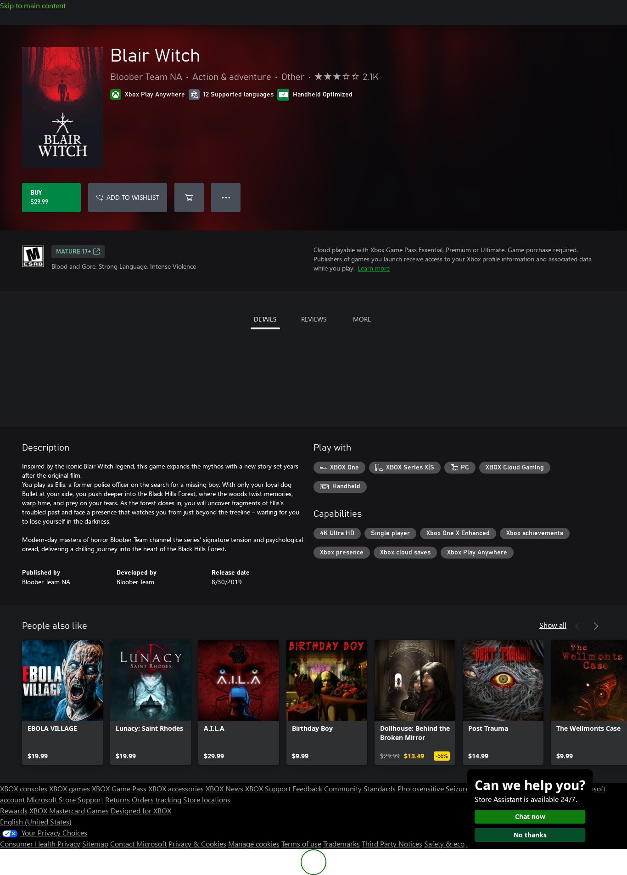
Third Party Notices (392, 843)
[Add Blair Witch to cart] (189, 197)
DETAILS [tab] (265, 319)
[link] (62, 702)
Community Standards (360, 788)
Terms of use (301, 843)
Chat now (530, 816)
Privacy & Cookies (197, 843)
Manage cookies (254, 843)
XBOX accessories (176, 788)
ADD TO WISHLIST (132, 197)
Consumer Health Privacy (40, 843)
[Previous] (577, 626)
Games (98, 810)
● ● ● (226, 197)
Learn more (374, 268)
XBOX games (69, 788)
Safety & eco (444, 843)
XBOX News (224, 788)
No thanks (530, 834)
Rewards (14, 810)
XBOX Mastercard (57, 810)
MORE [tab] (362, 319)
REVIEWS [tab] (313, 319)
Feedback (307, 788)
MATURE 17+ (73, 251)
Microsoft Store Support (65, 799)
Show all (552, 625)
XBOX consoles (23, 788)
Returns (117, 799)
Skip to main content (33, 5)
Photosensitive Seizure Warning (447, 788)
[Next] (596, 626)
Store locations (206, 799)
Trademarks (341, 843)
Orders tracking (156, 799)
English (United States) (36, 821)
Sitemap (95, 843)
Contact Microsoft (138, 843)
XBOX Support (268, 788)
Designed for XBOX (141, 810)
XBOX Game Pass (119, 788)
